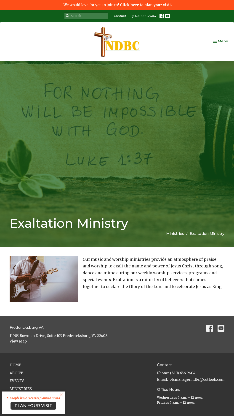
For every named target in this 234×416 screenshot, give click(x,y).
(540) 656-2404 (144, 16)
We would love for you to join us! (118, 5)
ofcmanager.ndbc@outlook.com (197, 379)
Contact (120, 16)
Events (17, 380)
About (16, 373)
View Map (18, 341)
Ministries (175, 233)
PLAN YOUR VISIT (33, 405)
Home (15, 365)
